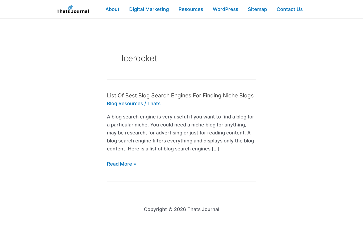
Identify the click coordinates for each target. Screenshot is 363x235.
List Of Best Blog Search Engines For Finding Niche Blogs (180, 95)
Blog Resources (125, 103)
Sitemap (257, 9)
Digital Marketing (149, 9)
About (112, 9)
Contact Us (290, 9)
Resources (191, 9)
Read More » (121, 164)
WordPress (225, 9)
